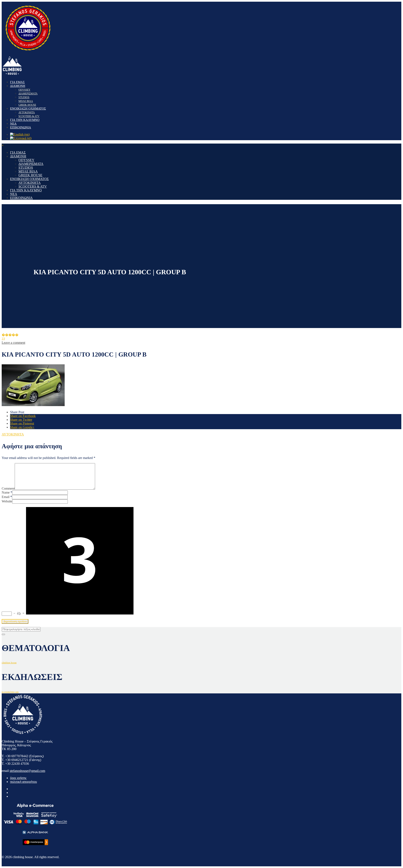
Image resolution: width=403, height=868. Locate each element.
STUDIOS (23, 97)
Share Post (17, 412)
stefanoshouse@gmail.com (27, 771)
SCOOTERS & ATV (28, 116)
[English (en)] (20, 134)
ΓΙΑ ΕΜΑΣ (17, 82)
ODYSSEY (24, 89)
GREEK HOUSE (27, 104)
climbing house (9, 662)
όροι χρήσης (18, 778)
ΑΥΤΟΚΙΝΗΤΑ (26, 112)
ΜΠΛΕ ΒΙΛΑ (25, 101)
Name (6, 492)
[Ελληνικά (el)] (20, 138)
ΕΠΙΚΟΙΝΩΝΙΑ (20, 127)
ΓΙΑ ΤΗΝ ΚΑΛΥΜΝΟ (24, 120)
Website (7, 501)
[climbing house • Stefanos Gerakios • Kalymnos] (28, 53)
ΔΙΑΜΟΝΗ (17, 86)
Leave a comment (13, 342)
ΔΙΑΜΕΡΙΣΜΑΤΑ (28, 93)
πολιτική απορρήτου (23, 781)
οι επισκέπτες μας (10, 692)
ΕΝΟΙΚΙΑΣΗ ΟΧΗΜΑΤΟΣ (28, 108)
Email (5, 497)
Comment (8, 488)
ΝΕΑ (13, 123)
